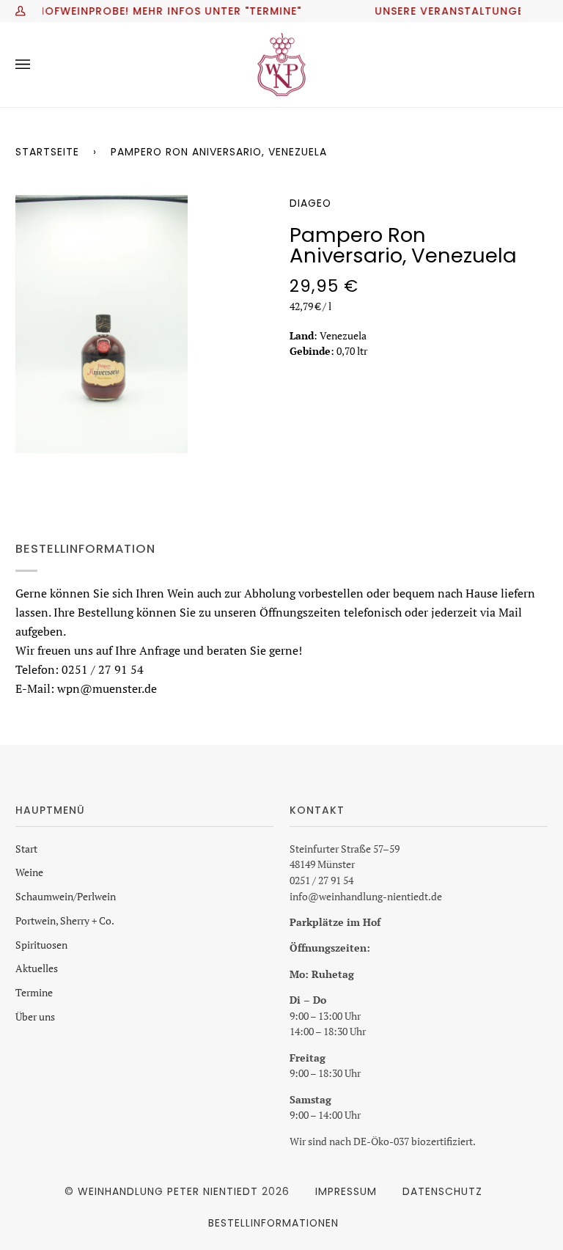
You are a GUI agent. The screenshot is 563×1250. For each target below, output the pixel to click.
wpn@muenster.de (107, 688)
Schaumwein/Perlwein (65, 896)
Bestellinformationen (273, 1223)
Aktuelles (36, 968)
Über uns (35, 1016)
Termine (34, 992)
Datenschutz (442, 1191)
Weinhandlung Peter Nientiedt (168, 1191)
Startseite (47, 151)
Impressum (346, 1191)
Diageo (310, 203)
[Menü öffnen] (37, 64)
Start (26, 849)
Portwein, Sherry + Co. (64, 920)
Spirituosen (41, 945)
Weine (29, 872)
